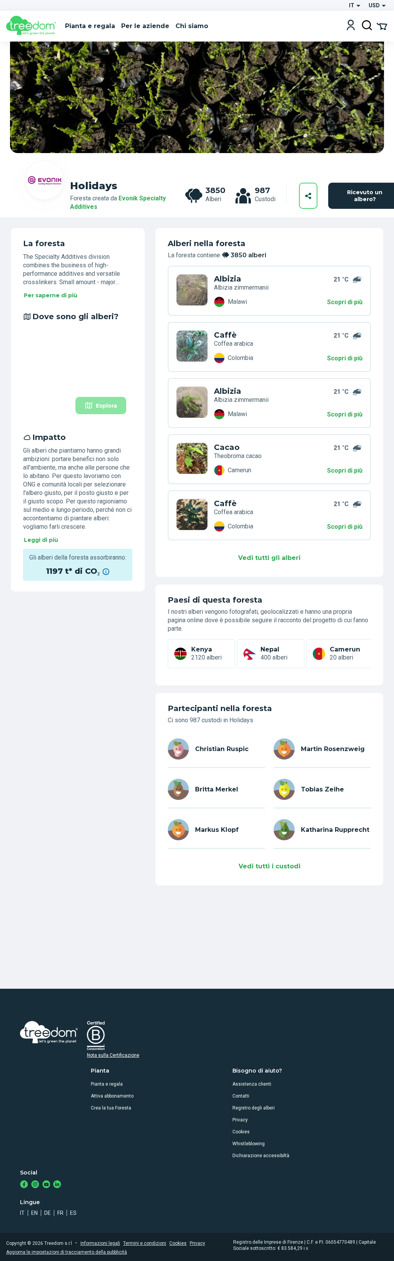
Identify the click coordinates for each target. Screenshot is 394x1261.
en (34, 1213)
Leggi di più (41, 539)
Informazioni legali (100, 1243)
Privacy (240, 1120)
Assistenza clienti (251, 1084)
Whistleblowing (248, 1143)
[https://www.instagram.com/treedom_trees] (35, 1185)
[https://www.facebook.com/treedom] (24, 1185)
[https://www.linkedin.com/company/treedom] (57, 1185)
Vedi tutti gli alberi (269, 557)
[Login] (350, 25)
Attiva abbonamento (112, 1096)
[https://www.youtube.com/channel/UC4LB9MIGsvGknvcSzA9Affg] (46, 1185)
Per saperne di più (50, 295)
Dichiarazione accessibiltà (260, 1155)
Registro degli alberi (253, 1108)
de (47, 1213)
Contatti (240, 1096)
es (73, 1213)
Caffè (225, 335)
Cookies (241, 1131)
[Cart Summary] (382, 25)
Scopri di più (344, 302)
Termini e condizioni (144, 1243)
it (22, 1213)
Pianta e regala (107, 1084)
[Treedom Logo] (32, 26)
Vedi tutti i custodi (270, 866)
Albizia (227, 278)
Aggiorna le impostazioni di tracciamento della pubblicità (66, 1252)
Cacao (227, 447)
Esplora (106, 405)
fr (60, 1213)
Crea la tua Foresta (111, 1108)
